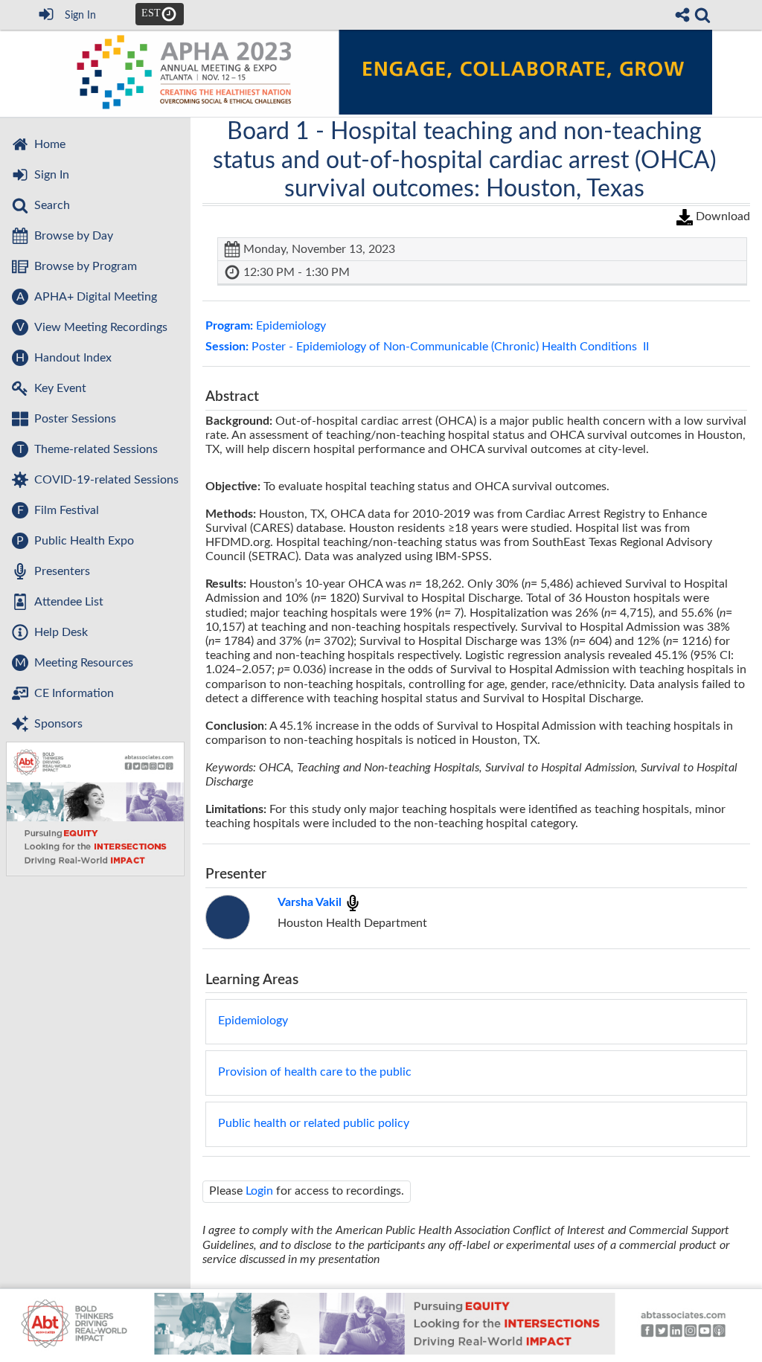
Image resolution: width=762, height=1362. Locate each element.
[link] (702, 15)
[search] (702, 15)
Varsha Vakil (311, 902)
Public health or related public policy (313, 1123)
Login (259, 1191)
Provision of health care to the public (315, 1072)
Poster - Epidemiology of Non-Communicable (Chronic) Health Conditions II (427, 347)
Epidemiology (265, 326)
